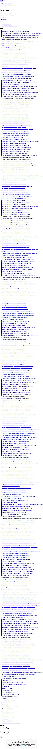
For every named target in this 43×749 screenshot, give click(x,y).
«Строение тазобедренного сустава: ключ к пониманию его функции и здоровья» (17, 619)
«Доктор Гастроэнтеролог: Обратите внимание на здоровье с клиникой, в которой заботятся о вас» (21, 277)
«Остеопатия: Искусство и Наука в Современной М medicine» (14, 490)
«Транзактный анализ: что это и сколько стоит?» (11, 351)
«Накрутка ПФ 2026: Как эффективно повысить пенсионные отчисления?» (16, 78)
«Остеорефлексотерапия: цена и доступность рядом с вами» (13, 396)
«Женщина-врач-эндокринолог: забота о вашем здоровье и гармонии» (15, 565)
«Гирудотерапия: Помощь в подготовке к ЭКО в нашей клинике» (14, 400)
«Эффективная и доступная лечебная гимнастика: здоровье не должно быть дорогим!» (18, 327)
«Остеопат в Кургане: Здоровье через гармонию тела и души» (14, 561)
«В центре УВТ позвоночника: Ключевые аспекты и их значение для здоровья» (17, 357)
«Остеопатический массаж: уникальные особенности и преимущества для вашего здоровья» (20, 92)
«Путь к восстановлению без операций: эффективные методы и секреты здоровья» (18, 522)
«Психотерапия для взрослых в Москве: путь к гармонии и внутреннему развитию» (18, 670)
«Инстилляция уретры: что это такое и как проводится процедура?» (15, 309)
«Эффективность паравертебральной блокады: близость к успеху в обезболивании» (18, 313)
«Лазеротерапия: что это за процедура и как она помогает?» (13, 492)
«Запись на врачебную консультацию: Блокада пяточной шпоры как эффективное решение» (19, 345)
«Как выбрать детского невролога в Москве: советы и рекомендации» (15, 664)
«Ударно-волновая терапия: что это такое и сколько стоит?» (13, 451)
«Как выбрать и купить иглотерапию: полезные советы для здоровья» (15, 247)
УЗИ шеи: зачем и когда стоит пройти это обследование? (13, 45)
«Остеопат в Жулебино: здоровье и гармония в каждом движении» (15, 553)
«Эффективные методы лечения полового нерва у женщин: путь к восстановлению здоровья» (20, 463)
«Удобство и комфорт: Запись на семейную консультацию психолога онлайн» (17, 390)
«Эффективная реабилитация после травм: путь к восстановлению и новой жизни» (18, 532)
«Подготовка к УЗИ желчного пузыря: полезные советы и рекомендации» (16, 194)
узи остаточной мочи (6, 702)
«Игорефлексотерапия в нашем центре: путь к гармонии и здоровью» (15, 441)
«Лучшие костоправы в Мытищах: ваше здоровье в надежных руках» (15, 90)
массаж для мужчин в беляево (8, 712)
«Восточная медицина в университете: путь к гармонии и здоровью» (15, 290)
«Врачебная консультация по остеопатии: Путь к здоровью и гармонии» (16, 288)
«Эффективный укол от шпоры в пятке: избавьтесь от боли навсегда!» (15, 449)
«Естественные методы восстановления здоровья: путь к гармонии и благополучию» (18, 520)
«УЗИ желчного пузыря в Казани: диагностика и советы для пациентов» (16, 202)
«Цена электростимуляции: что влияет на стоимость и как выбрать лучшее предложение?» (19, 378)
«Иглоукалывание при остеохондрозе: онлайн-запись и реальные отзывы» (16, 435)
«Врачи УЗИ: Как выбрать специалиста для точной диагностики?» (15, 64)
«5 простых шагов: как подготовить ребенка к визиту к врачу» (14, 641)
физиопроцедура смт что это (7, 708)
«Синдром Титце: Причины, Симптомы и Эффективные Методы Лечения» (16, 567)
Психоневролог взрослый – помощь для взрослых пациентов (14, 678)
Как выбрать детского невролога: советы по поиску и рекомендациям (15, 31)
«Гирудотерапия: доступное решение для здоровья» (12, 402)
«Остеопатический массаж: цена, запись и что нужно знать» (13, 319)
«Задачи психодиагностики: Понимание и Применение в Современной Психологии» (18, 98)
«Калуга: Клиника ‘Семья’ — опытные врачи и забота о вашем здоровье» (16, 232)
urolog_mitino (4, 66)
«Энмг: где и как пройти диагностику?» (10, 502)
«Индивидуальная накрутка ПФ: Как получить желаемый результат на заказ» (17, 80)
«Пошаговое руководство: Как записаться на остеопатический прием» (15, 94)
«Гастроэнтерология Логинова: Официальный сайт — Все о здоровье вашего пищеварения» (20, 253)
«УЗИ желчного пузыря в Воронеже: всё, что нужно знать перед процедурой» (17, 186)
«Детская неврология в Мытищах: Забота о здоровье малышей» (14, 226)
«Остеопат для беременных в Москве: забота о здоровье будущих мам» (15, 555)
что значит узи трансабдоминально (9, 700)
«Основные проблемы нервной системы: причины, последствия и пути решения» (18, 633)
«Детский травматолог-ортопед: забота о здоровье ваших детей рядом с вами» (17, 257)
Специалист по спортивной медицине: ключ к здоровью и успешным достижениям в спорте (20, 37)
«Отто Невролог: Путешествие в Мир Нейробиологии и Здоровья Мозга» (16, 70)
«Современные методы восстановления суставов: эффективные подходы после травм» (18, 596)
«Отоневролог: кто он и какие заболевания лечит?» (12, 494)
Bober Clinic (2, 0)
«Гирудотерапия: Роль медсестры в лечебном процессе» (13, 251)
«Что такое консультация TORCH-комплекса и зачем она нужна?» (14, 331)
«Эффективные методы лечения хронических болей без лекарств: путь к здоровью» (18, 538)
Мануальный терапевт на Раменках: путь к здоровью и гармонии (14, 39)
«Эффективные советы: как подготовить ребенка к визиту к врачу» (15, 635)
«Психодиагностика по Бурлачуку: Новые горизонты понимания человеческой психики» (19, 177)
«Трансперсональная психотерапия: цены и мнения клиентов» (14, 359)
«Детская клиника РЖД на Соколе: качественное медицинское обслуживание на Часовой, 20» (20, 236)
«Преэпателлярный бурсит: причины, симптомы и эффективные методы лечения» (18, 569)
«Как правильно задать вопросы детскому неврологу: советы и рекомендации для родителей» (20, 627)
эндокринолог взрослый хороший (8, 714)
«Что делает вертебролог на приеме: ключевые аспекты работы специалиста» (17, 469)
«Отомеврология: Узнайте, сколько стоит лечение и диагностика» (14, 317)
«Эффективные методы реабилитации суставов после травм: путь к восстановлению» (18, 607)
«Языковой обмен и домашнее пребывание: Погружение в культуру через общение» (18, 88)
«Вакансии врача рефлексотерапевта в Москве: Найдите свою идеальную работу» (18, 259)
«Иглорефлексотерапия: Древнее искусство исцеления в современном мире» (17, 510)
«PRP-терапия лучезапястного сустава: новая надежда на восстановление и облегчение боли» (20, 615)
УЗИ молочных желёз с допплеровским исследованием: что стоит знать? (16, 43)
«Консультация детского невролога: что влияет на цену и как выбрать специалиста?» (18, 668)
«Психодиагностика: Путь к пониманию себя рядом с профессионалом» (16, 392)
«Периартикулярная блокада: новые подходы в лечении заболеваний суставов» (17, 311)
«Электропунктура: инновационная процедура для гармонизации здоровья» (16, 410)
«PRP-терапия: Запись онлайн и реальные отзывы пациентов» (14, 305)
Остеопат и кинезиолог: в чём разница (9, 5)
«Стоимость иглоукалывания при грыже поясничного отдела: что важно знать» (17, 425)
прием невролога (22, 745)
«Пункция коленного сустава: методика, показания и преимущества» (15, 171)
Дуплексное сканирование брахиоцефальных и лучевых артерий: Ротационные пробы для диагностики (22, 33)
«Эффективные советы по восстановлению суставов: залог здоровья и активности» (18, 545)
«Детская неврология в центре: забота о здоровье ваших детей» (14, 341)
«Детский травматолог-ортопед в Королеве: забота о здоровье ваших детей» (16, 263)
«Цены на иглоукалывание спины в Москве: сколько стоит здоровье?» (15, 459)
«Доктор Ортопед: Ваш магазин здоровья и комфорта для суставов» (15, 585)
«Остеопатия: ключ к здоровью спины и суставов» (12, 516)
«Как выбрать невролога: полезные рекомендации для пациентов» (15, 631)
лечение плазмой (5, 718)
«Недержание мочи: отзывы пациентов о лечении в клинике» (14, 325)
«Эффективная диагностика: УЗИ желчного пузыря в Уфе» (13, 188)
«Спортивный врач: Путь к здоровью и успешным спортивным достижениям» (17, 386)
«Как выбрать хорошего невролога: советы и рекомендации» (14, 579)
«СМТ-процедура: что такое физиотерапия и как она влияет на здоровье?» (16, 457)
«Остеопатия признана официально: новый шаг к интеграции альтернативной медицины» (19, 621)
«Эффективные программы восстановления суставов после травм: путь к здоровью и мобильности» (21, 603)
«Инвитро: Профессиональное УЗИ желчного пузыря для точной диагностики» (17, 218)
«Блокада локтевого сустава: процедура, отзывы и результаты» (14, 347)
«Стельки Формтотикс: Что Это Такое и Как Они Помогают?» (14, 455)
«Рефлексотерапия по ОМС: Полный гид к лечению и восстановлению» (16, 245)
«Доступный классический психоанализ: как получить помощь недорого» (16, 370)
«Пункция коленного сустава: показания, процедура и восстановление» (16, 110)
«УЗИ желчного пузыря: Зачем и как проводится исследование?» (14, 179)
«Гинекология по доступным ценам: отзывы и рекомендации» (14, 443)
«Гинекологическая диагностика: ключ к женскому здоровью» (14, 512)
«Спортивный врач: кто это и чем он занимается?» (12, 498)
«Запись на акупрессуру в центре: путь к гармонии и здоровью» (14, 418)
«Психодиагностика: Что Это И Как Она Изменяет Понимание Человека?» (16, 149)
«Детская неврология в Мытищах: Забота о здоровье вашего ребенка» (15, 222)
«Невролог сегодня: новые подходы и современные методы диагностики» (16, 59)
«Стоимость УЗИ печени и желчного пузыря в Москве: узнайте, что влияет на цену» (18, 477)
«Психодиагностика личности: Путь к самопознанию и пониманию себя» (16, 145)
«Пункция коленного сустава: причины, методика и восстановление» (15, 116)
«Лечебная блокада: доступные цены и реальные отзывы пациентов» (15, 329)
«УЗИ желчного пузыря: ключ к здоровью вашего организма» (14, 184)
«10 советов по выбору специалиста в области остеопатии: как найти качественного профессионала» (21, 518)
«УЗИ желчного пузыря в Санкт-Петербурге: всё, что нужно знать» (15, 192)
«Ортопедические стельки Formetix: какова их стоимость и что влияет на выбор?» (18, 484)
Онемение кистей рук (6, 680)
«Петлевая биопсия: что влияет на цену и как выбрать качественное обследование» (18, 431)
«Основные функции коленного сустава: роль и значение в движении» (15, 133)
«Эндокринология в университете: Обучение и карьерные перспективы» (16, 408)
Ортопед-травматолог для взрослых (9, 692)
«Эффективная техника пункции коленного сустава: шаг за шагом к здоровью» (17, 102)
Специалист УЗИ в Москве (7, 690)
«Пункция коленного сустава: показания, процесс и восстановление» (15, 167)
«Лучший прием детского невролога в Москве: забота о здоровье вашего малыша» (18, 649)
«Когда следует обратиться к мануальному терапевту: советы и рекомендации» (17, 613)
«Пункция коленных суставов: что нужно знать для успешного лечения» (16, 169)
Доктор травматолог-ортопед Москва (9, 696)
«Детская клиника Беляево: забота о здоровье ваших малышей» (14, 243)
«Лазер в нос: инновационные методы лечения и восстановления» (15, 465)
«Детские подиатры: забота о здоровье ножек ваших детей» (13, 55)
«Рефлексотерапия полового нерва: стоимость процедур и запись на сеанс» (16, 394)
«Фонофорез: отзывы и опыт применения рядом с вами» (13, 374)
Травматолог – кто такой (7, 688)
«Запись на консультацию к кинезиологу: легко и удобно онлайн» (14, 514)
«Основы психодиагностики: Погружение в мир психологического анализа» (17, 159)
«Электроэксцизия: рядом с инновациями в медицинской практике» (15, 447)
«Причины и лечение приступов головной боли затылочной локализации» (16, 74)
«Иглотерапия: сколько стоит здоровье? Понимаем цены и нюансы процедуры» (17, 439)
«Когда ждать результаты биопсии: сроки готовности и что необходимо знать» (17, 473)
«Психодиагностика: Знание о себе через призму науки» (13, 137)
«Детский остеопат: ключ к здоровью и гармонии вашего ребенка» (15, 339)
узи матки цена (5, 704)
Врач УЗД (4, 698)
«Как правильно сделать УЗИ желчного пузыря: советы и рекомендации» (16, 216)
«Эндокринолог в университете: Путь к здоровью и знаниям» (14, 279)
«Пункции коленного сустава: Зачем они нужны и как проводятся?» (15, 135)
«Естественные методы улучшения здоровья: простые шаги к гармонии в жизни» (17, 530)
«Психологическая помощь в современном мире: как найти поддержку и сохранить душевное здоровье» (22, 672)
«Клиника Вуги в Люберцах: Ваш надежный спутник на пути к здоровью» (16, 228)
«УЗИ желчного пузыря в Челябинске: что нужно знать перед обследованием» (17, 208)
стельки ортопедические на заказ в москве (10, 706)
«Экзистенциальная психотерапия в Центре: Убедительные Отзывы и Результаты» (18, 376)
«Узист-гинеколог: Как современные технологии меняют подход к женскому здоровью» (19, 645)
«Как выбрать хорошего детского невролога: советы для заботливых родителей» (17, 662)
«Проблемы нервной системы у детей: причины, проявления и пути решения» (17, 639)
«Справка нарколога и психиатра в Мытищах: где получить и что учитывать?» (17, 269)
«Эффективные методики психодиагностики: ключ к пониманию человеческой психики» (19, 165)
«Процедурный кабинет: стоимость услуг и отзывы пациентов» (14, 307)
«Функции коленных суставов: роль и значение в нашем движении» (15, 131)
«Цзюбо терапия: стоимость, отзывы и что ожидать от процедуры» (15, 416)
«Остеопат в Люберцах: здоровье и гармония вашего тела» (13, 84)
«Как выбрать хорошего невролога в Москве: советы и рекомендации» (15, 528)
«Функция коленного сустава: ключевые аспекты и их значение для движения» (17, 129)
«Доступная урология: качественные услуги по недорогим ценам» (15, 349)
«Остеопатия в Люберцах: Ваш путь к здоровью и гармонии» (14, 53)
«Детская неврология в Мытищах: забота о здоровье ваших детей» (15, 220)
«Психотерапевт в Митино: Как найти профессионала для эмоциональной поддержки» (19, 68)
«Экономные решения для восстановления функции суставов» (14, 303)
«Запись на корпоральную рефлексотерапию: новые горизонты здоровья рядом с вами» (19, 433)
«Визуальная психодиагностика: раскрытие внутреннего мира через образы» (17, 100)
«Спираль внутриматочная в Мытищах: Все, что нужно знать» (14, 388)
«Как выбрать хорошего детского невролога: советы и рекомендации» (15, 655)
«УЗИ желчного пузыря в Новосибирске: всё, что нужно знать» (14, 198)
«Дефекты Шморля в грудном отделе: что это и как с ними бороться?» (15, 589)
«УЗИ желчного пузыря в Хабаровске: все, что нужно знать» (14, 204)
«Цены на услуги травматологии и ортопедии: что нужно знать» (14, 298)
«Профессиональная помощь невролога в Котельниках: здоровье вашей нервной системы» (19, 86)
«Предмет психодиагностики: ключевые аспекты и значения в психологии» (16, 157)
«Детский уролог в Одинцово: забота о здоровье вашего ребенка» (14, 265)
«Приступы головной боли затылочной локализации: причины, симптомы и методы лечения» (20, 57)
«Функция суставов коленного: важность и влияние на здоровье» (14, 108)
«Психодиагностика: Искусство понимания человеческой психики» (15, 153)
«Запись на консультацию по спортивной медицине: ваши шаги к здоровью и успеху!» (18, 296)
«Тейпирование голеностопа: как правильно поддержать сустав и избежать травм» (18, 611)
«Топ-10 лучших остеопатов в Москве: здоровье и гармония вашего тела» (16, 581)
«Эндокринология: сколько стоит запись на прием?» (12, 337)
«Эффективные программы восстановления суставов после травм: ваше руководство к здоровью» (21, 605)
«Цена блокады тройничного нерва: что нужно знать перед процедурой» (16, 343)
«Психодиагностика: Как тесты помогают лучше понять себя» (14, 143)
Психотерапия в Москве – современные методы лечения (13, 676)
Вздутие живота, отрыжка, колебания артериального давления (14, 684)
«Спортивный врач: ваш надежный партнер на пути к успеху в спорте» (16, 273)
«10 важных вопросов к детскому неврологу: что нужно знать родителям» (16, 637)
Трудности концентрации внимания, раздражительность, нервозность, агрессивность (18, 674)
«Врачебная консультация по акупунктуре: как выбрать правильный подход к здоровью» (19, 382)
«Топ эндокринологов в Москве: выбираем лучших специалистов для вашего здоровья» (19, 583)
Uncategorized (4, 19)
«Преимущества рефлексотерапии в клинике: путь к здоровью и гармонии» (16, 427)
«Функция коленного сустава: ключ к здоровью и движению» (14, 127)
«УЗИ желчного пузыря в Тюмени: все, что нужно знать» (13, 190)
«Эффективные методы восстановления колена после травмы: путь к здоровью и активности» (20, 623)
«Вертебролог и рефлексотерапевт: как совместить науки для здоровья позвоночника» (18, 267)
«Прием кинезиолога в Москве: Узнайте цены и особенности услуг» (15, 577)
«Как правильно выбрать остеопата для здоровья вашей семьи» (14, 549)
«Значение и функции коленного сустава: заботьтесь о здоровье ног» (15, 118)
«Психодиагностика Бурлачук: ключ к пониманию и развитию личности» (16, 151)
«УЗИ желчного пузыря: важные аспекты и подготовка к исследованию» (16, 214)
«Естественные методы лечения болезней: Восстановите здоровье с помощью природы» (19, 96)
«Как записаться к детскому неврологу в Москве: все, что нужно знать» (16, 666)
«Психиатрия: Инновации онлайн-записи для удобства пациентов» (15, 353)
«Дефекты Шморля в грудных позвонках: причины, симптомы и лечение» (16, 587)
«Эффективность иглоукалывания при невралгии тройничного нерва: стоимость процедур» (20, 437)
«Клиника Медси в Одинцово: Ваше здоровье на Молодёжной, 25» (15, 230)
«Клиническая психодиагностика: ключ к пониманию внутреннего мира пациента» (18, 173)
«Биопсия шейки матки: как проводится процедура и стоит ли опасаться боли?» (17, 508)
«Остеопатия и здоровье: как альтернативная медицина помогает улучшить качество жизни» (20, 536)
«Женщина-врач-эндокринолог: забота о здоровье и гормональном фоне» (16, 559)
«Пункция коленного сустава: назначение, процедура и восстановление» (16, 125)
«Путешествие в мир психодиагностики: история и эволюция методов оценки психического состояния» (22, 175)
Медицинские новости (6, 3)
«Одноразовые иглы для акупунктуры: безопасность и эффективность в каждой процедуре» (20, 249)
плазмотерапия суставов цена (8, 716)
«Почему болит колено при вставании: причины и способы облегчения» (16, 625)
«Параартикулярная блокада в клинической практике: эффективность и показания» (18, 315)
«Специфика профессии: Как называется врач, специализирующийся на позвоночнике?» (19, 496)
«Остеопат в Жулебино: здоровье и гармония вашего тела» (13, 524)
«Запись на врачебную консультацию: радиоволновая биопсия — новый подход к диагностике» (20, 429)
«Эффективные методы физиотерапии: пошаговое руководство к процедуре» (17, 404)
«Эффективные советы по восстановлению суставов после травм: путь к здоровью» (18, 598)
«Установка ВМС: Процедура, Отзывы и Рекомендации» (13, 423)
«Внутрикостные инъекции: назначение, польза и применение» (14, 475)
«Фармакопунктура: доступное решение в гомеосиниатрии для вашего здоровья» (17, 406)
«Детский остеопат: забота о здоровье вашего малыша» (12, 412)
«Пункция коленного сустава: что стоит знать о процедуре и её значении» (16, 106)
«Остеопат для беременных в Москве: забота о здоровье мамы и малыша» (16, 526)
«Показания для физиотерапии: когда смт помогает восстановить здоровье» (16, 488)
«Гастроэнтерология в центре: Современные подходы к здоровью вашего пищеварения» (19, 445)
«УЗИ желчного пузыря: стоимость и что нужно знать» (12, 210)
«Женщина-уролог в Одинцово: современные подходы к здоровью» (15, 255)
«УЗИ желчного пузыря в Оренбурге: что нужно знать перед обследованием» (17, 196)
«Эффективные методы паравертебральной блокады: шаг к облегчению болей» (17, 453)
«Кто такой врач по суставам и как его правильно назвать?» (13, 617)
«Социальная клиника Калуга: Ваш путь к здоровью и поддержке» (15, 238)
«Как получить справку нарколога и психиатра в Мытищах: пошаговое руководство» (18, 261)
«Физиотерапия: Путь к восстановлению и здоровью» (12, 271)
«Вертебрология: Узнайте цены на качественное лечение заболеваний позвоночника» (18, 292)
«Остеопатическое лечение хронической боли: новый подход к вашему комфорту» (18, 563)
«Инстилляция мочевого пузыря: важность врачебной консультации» (15, 333)
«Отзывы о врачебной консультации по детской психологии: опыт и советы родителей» (19, 414)
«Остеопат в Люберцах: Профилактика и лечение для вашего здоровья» (16, 72)
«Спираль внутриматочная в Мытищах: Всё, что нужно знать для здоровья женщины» (18, 275)
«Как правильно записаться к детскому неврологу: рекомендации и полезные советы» (18, 643)
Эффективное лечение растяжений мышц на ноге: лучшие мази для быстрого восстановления (20, 35)
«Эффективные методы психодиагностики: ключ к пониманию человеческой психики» (19, 163)
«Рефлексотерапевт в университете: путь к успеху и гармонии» (14, 51)
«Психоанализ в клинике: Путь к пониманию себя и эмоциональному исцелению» (18, 355)
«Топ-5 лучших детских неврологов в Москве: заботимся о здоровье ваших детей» (18, 657)
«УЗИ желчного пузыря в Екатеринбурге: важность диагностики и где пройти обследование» (20, 206)
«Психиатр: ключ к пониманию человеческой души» (12, 49)
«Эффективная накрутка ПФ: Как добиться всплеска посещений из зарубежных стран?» (19, 82)
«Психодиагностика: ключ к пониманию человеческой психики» (14, 139)
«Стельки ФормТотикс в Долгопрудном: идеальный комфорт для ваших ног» (17, 47)
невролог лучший (32, 741)
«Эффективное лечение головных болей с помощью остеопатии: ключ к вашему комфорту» (19, 594)
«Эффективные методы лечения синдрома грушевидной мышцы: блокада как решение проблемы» (21, 551)
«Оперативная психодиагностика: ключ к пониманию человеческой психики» (17, 161)
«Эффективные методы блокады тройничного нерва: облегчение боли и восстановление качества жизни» (22, 504)
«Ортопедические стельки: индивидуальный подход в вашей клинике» (16, 321)
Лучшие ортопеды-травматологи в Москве (10, 694)
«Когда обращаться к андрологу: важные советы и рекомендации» (15, 281)
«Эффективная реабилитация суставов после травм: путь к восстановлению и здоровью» (19, 609)
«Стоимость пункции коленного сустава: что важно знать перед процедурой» (17, 104)
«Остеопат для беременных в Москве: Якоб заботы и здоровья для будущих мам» (17, 573)
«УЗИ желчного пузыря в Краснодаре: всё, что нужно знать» (14, 200)
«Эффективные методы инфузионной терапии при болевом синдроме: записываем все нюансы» (20, 335)
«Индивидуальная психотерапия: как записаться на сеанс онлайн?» (15, 372)
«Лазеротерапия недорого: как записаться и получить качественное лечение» (17, 368)
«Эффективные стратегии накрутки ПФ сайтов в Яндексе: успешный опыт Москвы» (18, 76)
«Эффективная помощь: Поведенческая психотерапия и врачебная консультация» (17, 366)
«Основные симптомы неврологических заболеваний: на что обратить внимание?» (18, 629)
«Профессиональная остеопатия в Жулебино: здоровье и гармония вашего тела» (17, 571)
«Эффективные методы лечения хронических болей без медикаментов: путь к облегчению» (19, 547)
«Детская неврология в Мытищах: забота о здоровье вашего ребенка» (15, 234)
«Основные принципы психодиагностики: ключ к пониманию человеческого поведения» (19, 155)
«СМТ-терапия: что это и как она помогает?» (11, 486)
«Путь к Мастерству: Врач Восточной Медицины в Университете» (15, 384)
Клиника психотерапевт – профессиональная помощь (12, 682)
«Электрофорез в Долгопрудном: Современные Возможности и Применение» (17, 467)
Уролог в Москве (5, 686)
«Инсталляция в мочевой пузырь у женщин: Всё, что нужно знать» (15, 500)
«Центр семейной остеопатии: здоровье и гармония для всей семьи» (15, 471)
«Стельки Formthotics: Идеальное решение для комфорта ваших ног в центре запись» (18, 294)
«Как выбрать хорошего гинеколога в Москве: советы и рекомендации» (16, 653)
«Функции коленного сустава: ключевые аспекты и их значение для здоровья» (17, 112)
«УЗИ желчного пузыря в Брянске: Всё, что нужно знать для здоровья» (15, 212)
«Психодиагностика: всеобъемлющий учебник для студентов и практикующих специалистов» (20, 141)
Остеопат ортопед (7, 4)
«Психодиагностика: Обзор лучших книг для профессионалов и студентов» (16, 147)
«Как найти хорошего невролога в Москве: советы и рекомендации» (15, 557)
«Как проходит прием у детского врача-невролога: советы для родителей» (16, 647)
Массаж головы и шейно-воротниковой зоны (11, 723)
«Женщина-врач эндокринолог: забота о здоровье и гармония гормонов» (16, 534)
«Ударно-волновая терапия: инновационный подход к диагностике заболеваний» (17, 380)
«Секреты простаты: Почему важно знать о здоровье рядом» (13, 286)
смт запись (4, 710)
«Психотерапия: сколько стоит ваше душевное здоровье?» (13, 364)
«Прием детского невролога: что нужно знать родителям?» (13, 651)
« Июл (1, 737)
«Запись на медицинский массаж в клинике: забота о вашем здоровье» (15, 398)
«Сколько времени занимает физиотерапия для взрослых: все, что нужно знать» (17, 461)
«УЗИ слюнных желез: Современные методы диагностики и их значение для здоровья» (19, 543)
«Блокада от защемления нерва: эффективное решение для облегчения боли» (17, 506)
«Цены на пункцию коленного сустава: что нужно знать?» (13, 123)
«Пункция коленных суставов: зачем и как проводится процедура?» (15, 114)
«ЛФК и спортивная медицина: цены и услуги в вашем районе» (14, 323)
